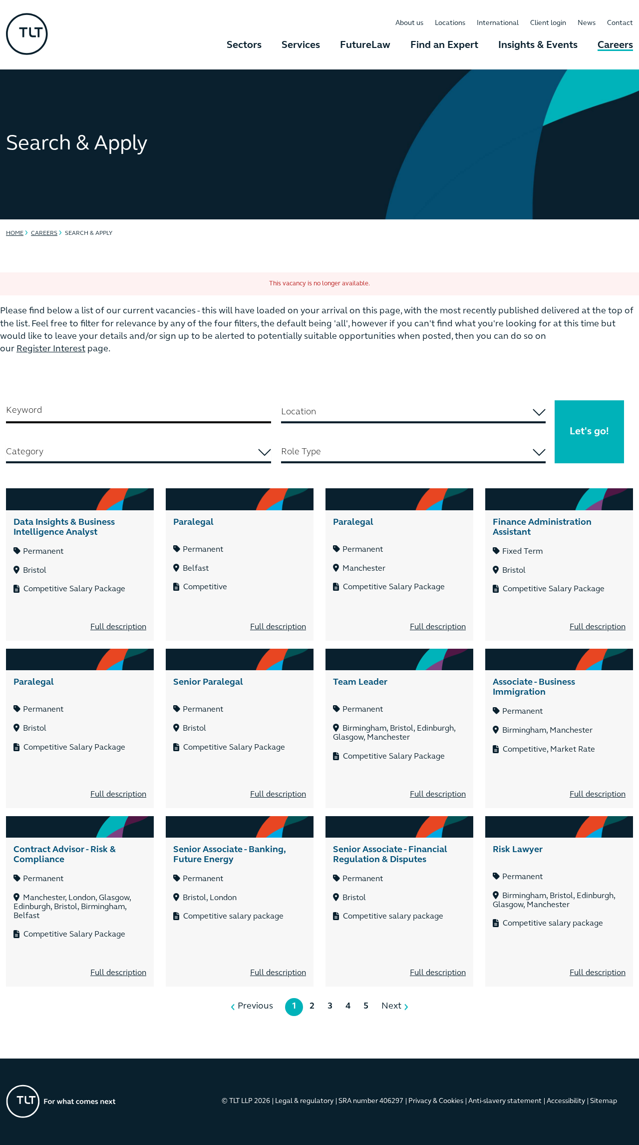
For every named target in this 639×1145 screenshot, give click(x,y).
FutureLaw (365, 45)
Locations (450, 23)
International (498, 23)
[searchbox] (413, 412)
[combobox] (413, 413)
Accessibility (566, 1101)
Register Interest (50, 349)
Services (301, 45)
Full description (118, 627)
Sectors (244, 45)
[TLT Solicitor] (27, 34)
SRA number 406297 (370, 1101)
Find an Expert (444, 45)
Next (391, 1006)
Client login (548, 23)
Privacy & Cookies (435, 1101)
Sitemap (603, 1101)
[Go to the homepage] (61, 1101)
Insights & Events (538, 45)
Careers (615, 45)
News (587, 23)
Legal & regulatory (304, 1101)
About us (409, 23)
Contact (620, 23)
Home (14, 233)
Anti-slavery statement (505, 1101)
